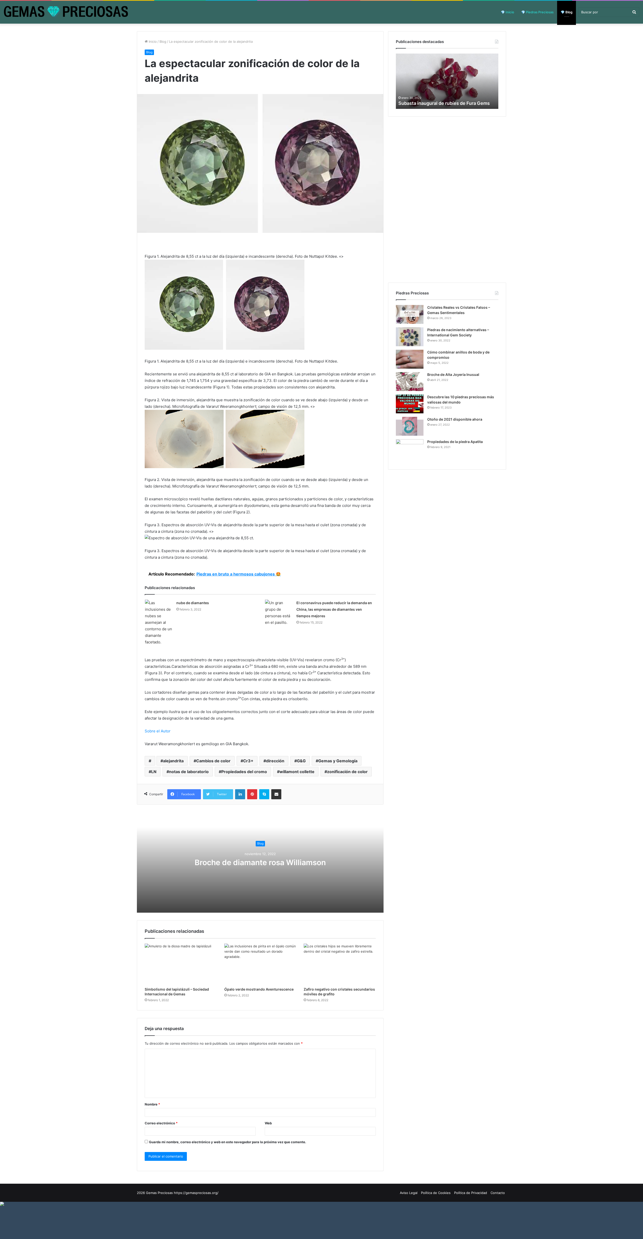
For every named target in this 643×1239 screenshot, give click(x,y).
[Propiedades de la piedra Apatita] (409, 450)
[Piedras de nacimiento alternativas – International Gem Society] (409, 336)
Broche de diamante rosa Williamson (260, 862)
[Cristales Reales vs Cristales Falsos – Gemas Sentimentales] (409, 314)
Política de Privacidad (470, 1193)
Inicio (152, 41)
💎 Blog (566, 12)
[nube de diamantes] (159, 622)
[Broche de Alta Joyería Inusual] (409, 381)
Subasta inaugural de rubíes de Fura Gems (444, 103)
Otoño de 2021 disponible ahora (454, 419)
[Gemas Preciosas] (66, 12)
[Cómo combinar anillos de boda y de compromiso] (409, 359)
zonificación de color (347, 771)
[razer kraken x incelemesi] (321, 1204)
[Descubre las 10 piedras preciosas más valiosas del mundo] (409, 403)
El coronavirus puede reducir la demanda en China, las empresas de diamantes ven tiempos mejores (334, 609)
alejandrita (173, 760)
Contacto (498, 1193)
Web (268, 1123)
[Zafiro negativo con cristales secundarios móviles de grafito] (340, 964)
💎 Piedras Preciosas (537, 12)
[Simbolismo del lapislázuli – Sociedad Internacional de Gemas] (181, 964)
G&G (301, 760)
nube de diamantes (192, 603)
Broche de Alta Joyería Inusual (453, 374)
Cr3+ (248, 760)
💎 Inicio (507, 12)
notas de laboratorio (189, 771)
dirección (275, 760)
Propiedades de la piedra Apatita (455, 441)
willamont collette (297, 771)
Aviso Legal (408, 1193)
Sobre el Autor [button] (158, 731)
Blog (162, 41)
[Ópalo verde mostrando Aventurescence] (260, 964)
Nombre (152, 1104)
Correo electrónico (161, 1123)
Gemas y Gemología (337, 760)
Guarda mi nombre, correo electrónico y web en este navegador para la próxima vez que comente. (227, 1142)
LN (153, 771)
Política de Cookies (436, 1193)
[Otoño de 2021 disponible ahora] (409, 426)
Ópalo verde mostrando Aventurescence (259, 989)
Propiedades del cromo (244, 771)
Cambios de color (213, 760)
